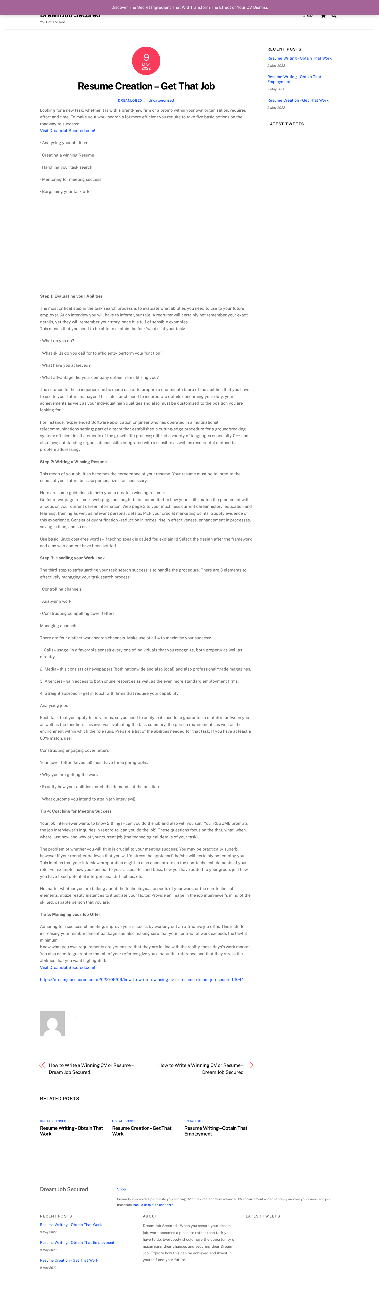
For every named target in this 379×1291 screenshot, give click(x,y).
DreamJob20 (130, 100)
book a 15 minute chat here (153, 1205)
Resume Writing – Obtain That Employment (294, 79)
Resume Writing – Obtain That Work (299, 58)
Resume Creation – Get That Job (146, 86)
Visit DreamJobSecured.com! (67, 130)
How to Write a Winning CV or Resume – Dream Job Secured (91, 1069)
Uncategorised (161, 100)
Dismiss (260, 7)
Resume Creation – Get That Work (298, 100)
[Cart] (323, 15)
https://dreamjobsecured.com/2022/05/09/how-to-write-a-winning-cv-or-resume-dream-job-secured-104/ (141, 979)
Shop (308, 15)
